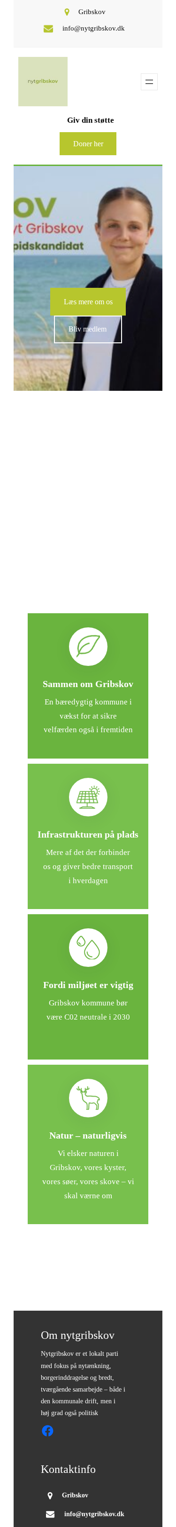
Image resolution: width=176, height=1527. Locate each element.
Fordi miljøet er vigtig (88, 985)
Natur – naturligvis (88, 1135)
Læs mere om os (88, 302)
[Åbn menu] (149, 81)
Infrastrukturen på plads (88, 834)
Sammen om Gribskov (88, 684)
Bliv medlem (88, 329)
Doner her (88, 144)
